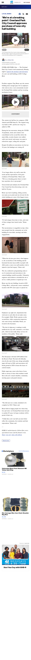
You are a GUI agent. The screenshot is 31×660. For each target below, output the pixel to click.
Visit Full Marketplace (24, 451)
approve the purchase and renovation (17, 72)
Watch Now (26, 2)
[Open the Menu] (2, 2)
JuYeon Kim (10, 60)
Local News (6, 14)
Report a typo (6, 440)
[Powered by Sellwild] (26, 543)
